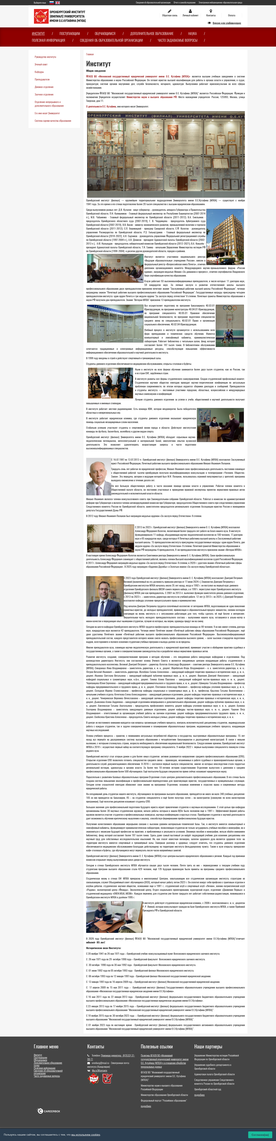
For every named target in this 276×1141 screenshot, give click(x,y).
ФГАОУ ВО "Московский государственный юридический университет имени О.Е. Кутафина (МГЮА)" (163, 1076)
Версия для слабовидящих (227, 23)
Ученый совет (41, 64)
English (57, 3)
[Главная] (60, 16)
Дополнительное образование (151, 33)
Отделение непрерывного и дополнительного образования (49, 103)
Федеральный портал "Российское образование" (164, 1100)
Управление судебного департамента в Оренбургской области (212, 1066)
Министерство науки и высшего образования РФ (152, 97)
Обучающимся (105, 33)
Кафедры (39, 72)
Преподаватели (42, 79)
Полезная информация (48, 40)
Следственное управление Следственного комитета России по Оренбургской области (214, 1081)
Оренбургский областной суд (207, 1089)
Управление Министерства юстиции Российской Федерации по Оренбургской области (216, 1057)
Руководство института (45, 57)
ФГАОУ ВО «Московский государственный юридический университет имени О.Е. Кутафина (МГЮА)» (138, 76)
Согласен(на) (260, 1134)
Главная (90, 54)
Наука (192, 33)
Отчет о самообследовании (184, 2)
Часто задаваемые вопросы (177, 40)
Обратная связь (169, 15)
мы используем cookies (85, 1134)
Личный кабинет (190, 15)
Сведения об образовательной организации (153, 2)
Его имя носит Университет (47, 113)
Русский (51, 3)
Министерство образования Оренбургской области (164, 1095)
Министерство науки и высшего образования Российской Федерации (161, 1087)
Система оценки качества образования (53, 120)
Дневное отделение (44, 87)
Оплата (231, 15)
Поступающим (70, 33)
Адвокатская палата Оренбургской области (214, 1074)
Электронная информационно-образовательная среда (220, 2)
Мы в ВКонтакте (99, 1070)
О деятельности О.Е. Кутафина (101, 106)
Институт (38, 33)
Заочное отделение (44, 94)
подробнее (146, 1106)
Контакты (211, 15)
